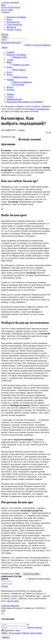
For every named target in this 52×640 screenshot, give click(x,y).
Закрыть (5, 637)
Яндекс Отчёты (14, 29)
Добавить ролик (19, 77)
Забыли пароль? (34, 627)
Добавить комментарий (39, 579)
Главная (10, 52)
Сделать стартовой (10, 2)
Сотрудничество (14, 24)
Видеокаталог (13, 22)
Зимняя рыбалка (14, 99)
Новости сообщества (22, 82)
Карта (9, 19)
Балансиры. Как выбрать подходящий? (25, 101)
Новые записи (19, 69)
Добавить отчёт (19, 57)
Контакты (11, 27)
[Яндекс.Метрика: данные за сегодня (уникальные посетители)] (10, 605)
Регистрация (15, 633)
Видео (10, 74)
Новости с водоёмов (16, 17)
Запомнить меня (12, 630)
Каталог (10, 89)
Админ (21, 130)
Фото (9, 72)
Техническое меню (31, 574)
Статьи (10, 59)
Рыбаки (10, 79)
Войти (4, 633)
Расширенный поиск (11, 42)
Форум (10, 87)
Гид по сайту (7, 10)
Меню (4, 47)
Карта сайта (13, 601)
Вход (3, 5)
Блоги (9, 67)
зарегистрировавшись (39, 109)
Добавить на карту (21, 64)
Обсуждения (18, 84)
